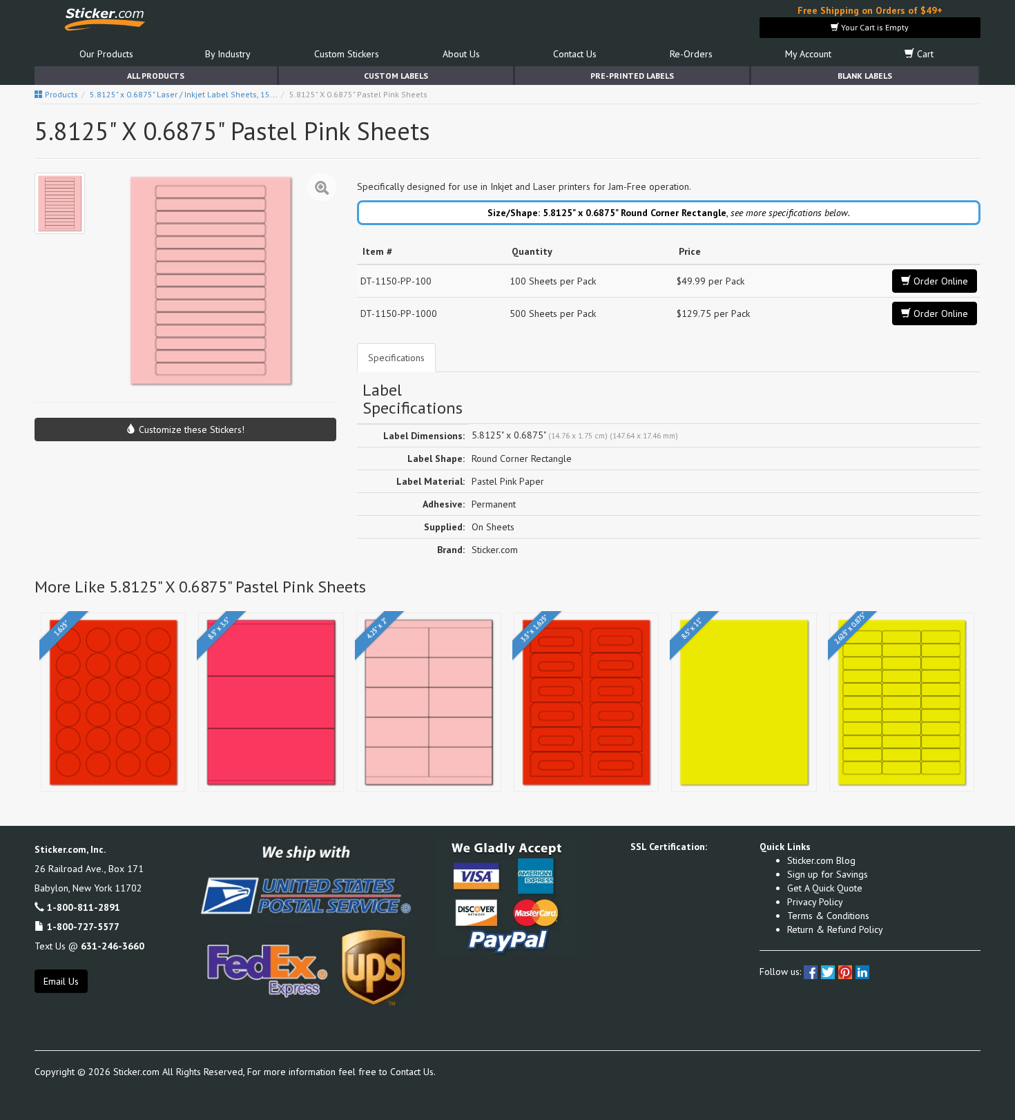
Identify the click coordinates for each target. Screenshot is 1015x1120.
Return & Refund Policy (835, 929)
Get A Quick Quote (824, 888)
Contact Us (575, 54)
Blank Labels (865, 75)
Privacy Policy (815, 902)
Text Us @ (89, 946)
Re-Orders (691, 54)
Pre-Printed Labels (632, 75)
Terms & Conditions (828, 915)
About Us (461, 54)
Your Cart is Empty (874, 27)
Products (60, 94)
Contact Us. (413, 1071)
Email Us (61, 981)
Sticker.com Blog (821, 860)
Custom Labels (396, 75)
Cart (924, 54)
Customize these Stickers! (190, 429)
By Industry (228, 54)
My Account (808, 54)
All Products (155, 75)
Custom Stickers (346, 54)
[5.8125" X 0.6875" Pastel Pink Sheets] (60, 203)
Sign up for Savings (827, 874)
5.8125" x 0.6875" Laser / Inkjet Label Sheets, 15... (184, 94)
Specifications (396, 357)
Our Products (106, 54)
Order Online (939, 281)
